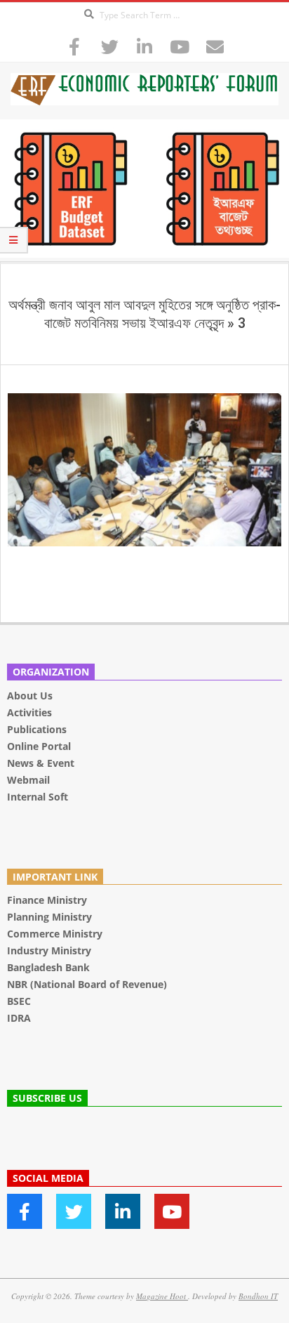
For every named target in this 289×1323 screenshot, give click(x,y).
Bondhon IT (258, 1296)
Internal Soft (37, 796)
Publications (38, 729)
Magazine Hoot (162, 1296)
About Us (30, 695)
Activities (29, 712)
